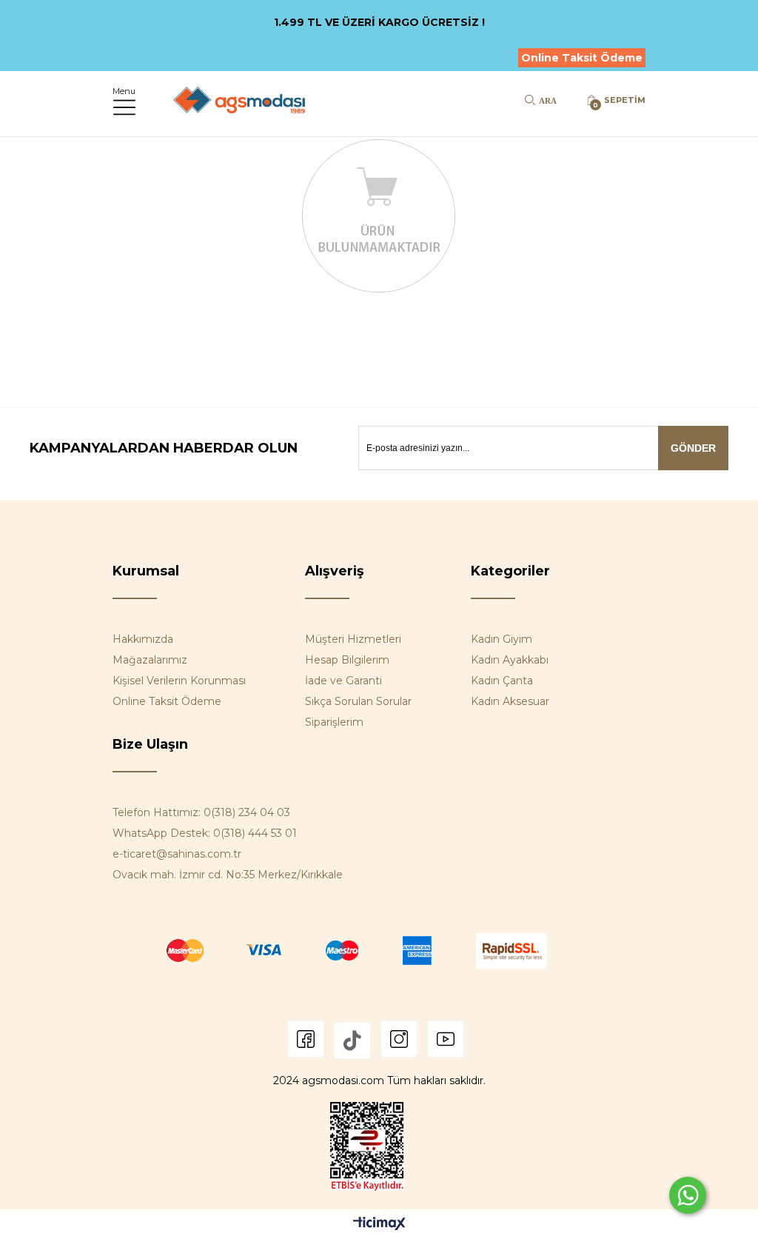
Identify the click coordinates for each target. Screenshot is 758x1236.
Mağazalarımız (150, 660)
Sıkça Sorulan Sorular (358, 701)
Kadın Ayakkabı (510, 660)
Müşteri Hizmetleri (353, 639)
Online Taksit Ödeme (582, 57)
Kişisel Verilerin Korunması (179, 680)
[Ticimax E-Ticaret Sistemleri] (379, 1224)
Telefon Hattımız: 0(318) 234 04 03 (201, 812)
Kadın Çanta (502, 680)
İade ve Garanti (343, 680)
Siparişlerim (334, 722)
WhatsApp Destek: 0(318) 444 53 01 (205, 833)
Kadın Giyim (501, 639)
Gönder (693, 448)
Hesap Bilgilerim (347, 660)
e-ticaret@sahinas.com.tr (177, 854)
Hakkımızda (143, 639)
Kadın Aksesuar (510, 701)
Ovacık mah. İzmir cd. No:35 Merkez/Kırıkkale (228, 874)
